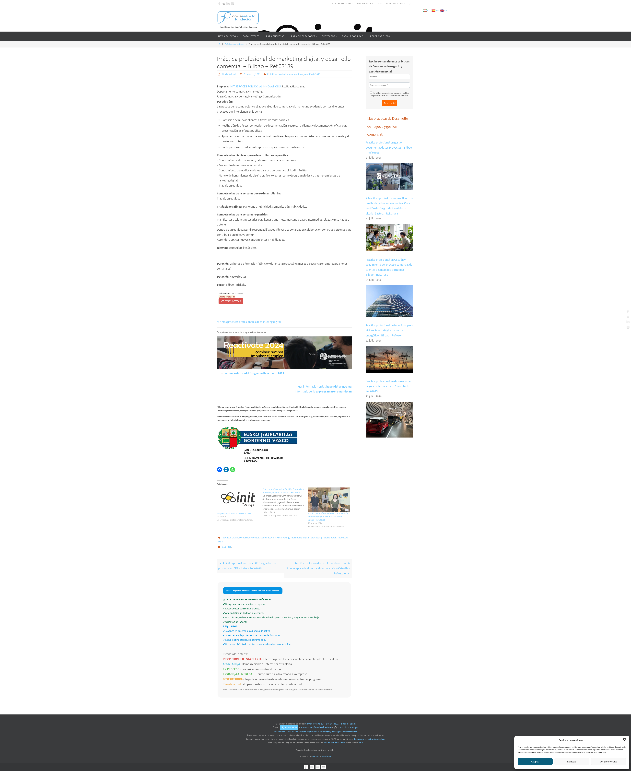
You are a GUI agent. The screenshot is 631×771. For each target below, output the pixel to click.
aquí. (361, 742)
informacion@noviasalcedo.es (316, 727)
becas (225, 537)
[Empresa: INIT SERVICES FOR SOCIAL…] (238, 499)
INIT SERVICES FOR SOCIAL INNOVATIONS (255, 86)
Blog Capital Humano (342, 3)
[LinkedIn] (228, 3)
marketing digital (300, 537)
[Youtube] (223, 3)
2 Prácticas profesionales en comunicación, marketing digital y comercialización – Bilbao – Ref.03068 (328, 516)
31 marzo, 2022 (252, 74)
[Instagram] (232, 3)
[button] (624, 740)
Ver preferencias (608, 761)
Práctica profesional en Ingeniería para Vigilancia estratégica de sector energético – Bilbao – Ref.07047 (389, 330)
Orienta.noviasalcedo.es (369, 3)
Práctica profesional (234, 44)
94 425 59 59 (291, 727)
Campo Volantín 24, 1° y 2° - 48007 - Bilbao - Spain (330, 723)
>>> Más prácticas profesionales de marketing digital (249, 322)
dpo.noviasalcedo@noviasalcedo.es (369, 739)
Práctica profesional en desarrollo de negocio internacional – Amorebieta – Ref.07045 (388, 386)
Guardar (226, 546)
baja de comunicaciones (334, 742)
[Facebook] (219, 3)
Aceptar (535, 761)
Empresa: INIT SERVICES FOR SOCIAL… (235, 513)
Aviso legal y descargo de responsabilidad (338, 731)
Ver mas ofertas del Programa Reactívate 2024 (254, 373)
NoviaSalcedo (229, 74)
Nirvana (315, 756)
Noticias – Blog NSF (395, 3)
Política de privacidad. (309, 731)
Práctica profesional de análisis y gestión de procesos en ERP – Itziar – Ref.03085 (247, 565)
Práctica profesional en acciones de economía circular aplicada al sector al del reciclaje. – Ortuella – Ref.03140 (318, 568)
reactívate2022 (312, 74)
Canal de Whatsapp (348, 727)
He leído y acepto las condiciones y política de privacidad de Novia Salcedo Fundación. (390, 94)
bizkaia (234, 537)
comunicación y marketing (275, 537)
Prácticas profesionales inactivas (285, 74)
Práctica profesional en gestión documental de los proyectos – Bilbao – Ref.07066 (389, 147)
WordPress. (326, 756)
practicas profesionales (323, 537)
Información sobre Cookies (286, 731)
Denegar (571, 761)
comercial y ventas (249, 537)
